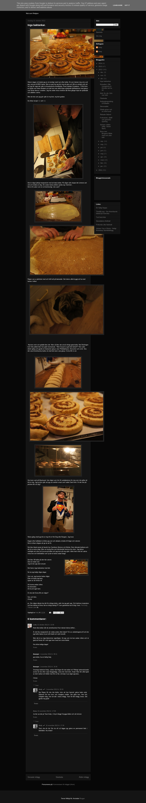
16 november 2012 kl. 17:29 (55, 725)
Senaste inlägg (34, 777)
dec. (102, 72)
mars (102, 160)
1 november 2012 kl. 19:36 (48, 667)
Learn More (117, 5)
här (39, 101)
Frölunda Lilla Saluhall (104, 225)
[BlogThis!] (56, 613)
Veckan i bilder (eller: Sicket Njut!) (105, 126)
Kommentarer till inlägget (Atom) (64, 784)
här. (45, 101)
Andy (40, 689)
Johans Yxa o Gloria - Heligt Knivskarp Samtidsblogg (106, 229)
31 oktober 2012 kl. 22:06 (45, 625)
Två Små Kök (101, 217)
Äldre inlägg (84, 777)
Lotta (35, 625)
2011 (100, 170)
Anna (35, 711)
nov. (102, 75)
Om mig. (99, 36)
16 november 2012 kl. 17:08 (46, 711)
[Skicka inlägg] (50, 612)
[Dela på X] (58, 613)
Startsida (59, 777)
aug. (102, 144)
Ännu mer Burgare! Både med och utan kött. (106, 134)
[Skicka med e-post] (54, 613)
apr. (102, 157)
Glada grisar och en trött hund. (106, 110)
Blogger (82, 798)
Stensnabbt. (104, 106)
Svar (36, 685)
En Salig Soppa (101, 208)
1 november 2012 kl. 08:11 (48, 654)
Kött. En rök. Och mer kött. (106, 94)
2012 (101, 69)
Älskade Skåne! (105, 114)
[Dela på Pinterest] (63, 613)
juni (101, 150)
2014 (101, 63)
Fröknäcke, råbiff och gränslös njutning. (106, 119)
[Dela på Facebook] (61, 613)
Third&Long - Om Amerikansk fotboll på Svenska (106, 212)
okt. (102, 78)
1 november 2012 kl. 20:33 (54, 689)
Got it (127, 5)
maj (102, 154)
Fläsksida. (103, 98)
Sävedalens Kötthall (103, 221)
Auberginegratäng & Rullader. (106, 102)
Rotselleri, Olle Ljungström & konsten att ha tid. (106, 87)
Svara (35, 647)
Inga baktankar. (105, 81)
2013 (101, 66)
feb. (102, 163)
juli (101, 147)
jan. (102, 166)
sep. (102, 141)
